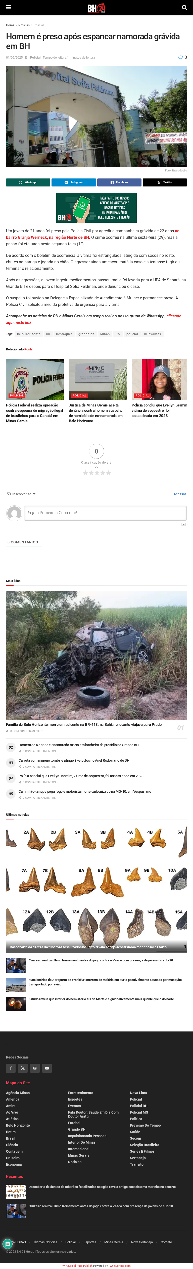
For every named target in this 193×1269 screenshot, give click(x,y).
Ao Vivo (12, 1112)
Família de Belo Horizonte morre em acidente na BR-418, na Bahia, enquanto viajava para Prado (83, 724)
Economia (14, 1164)
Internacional (78, 1149)
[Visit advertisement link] (96, 208)
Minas (105, 334)
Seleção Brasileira (144, 1145)
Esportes (75, 1099)
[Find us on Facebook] (11, 1068)
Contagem (14, 1151)
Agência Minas (18, 1093)
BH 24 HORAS (16, 1242)
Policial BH (139, 1106)
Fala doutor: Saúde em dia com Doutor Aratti (93, 1114)
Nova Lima (138, 1093)
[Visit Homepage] (96, 8)
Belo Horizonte (28, 334)
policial (132, 334)
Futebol (74, 1123)
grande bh (86, 334)
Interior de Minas (81, 1142)
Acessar (179, 494)
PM (118, 334)
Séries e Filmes (142, 1151)
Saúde (135, 1132)
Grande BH (76, 1129)
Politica (136, 1119)
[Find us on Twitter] (23, 1068)
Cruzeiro (13, 1158)
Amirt (10, 1106)
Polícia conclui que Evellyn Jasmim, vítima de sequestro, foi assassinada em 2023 (160, 410)
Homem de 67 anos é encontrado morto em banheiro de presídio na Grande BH (79, 745)
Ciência (12, 1145)
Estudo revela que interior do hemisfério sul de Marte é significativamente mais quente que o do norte (101, 999)
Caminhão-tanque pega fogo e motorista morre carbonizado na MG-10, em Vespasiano (85, 791)
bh (48, 334)
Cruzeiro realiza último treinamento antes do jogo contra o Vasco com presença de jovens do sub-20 (101, 960)
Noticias (24, 25)
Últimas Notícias (45, 1242)
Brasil (10, 1138)
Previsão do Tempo (145, 1125)
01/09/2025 (14, 57)
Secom (135, 1138)
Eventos (74, 1106)
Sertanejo (138, 1158)
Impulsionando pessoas (87, 1136)
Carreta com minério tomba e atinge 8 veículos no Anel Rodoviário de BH (74, 760)
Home (10, 25)
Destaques (64, 334)
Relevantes (152, 334)
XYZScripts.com (120, 1265)
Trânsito (136, 1164)
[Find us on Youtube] (47, 1068)
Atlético (12, 1119)
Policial (39, 25)
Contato (166, 1242)
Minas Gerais (78, 1155)
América (12, 1099)
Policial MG (139, 1112)
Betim (11, 1132)
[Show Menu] (8, 7)
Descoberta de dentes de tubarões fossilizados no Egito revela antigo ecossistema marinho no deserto (88, 947)
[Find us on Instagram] (35, 1068)
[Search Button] (184, 7)
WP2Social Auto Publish (77, 1265)
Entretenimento (80, 1093)
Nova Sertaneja (142, 1242)
